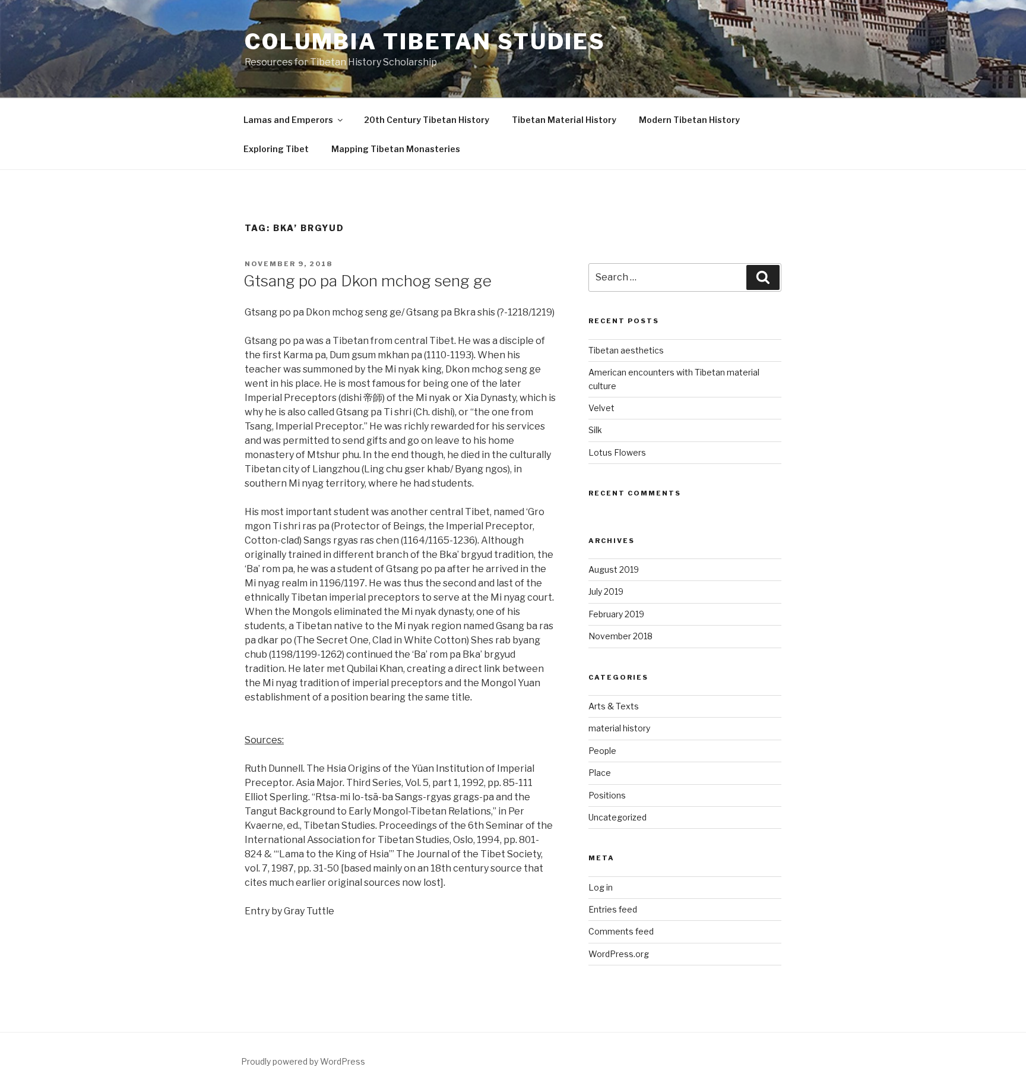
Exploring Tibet (276, 149)
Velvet (601, 408)
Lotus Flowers (617, 452)
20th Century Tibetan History (426, 120)
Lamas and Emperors (288, 120)
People (602, 751)
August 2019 (613, 569)
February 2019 (616, 614)
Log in (600, 887)
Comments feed (621, 931)
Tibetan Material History (564, 120)
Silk (595, 430)
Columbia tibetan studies (425, 42)
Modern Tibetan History (689, 120)
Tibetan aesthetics (626, 350)
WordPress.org (618, 954)
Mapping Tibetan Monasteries (395, 149)
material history (619, 728)
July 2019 (605, 591)
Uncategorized (617, 817)
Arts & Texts (613, 706)
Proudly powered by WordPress (303, 1061)
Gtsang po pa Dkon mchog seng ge (367, 281)
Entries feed (612, 909)
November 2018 (620, 636)
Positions (607, 795)
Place (599, 773)
